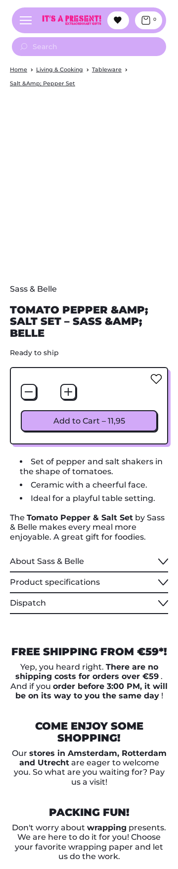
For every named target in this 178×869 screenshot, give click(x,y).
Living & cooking (59, 69)
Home (18, 69)
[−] (29, 392)
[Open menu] (26, 20)
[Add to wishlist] (156, 379)
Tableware (107, 69)
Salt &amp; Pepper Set (42, 83)
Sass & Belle (33, 289)
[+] (68, 392)
